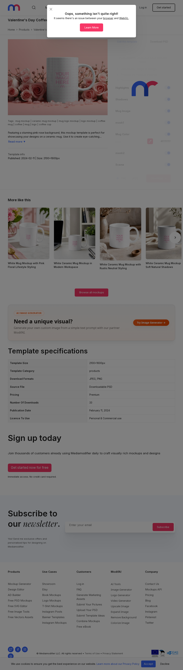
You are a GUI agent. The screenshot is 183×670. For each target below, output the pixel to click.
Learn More (91, 27)
